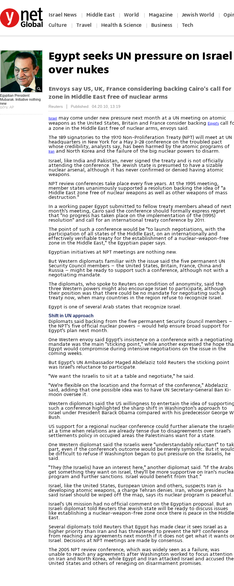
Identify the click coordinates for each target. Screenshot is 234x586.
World (132, 15)
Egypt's (213, 124)
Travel (84, 25)
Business (161, 25)
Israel (53, 118)
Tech (187, 25)
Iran (52, 151)
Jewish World (198, 15)
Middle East (100, 15)
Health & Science (121, 25)
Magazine (160, 15)
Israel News (63, 15)
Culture (58, 25)
